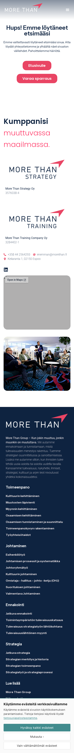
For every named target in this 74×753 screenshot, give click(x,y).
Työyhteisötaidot (18, 535)
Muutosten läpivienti (20, 502)
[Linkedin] (6, 269)
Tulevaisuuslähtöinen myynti (26, 633)
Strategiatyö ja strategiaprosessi (29, 672)
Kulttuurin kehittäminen (22, 496)
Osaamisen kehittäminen (23, 515)
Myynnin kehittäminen (21, 509)
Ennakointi (15, 605)
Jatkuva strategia (18, 653)
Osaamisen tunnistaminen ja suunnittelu (34, 522)
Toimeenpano (18, 487)
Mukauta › (37, 736)
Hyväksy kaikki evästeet (37, 727)
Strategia (14, 644)
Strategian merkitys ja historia (27, 659)
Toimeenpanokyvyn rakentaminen (30, 528)
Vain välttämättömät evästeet (37, 745)
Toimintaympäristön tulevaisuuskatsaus (34, 620)
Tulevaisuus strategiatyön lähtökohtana (34, 626)
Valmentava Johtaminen (23, 593)
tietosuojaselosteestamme (20, 718)
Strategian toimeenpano (23, 665)
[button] (67, 9)
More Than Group (18, 692)
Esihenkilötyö (15, 554)
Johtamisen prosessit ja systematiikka (33, 561)
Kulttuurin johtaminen (21, 574)
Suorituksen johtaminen (23, 587)
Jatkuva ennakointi (19, 613)
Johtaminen (16, 546)
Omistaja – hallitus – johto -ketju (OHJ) (32, 580)
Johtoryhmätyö (17, 567)
